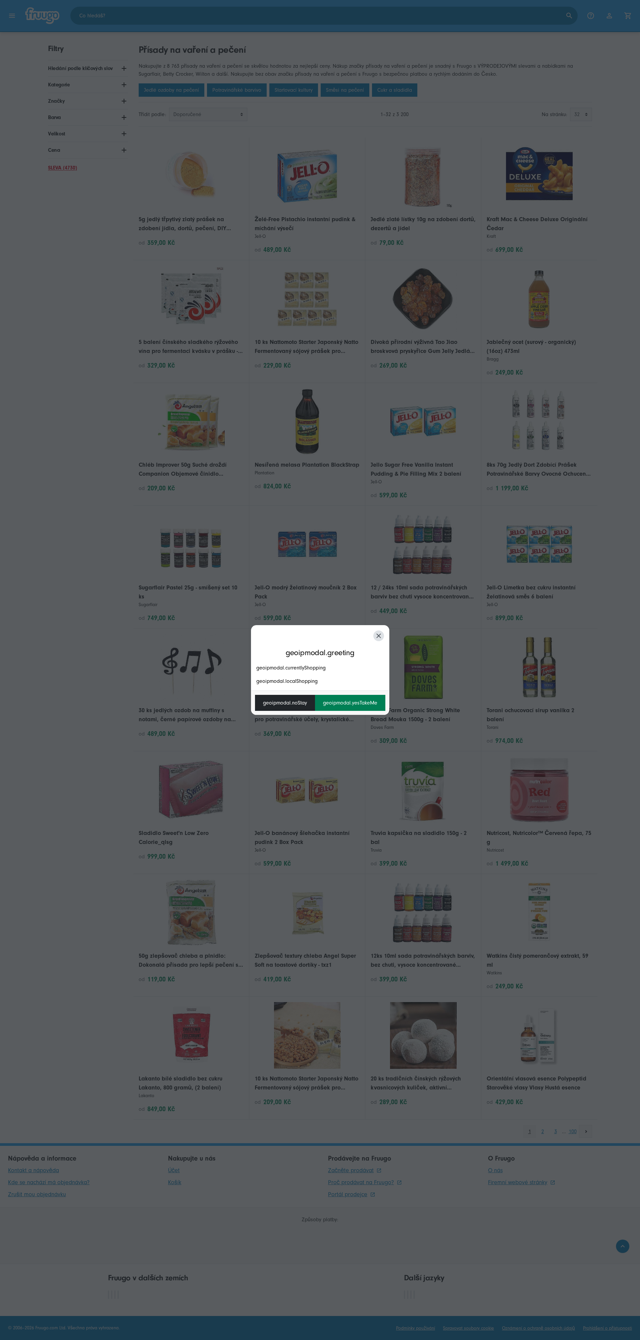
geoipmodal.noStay (285, 703)
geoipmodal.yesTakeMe (350, 703)
